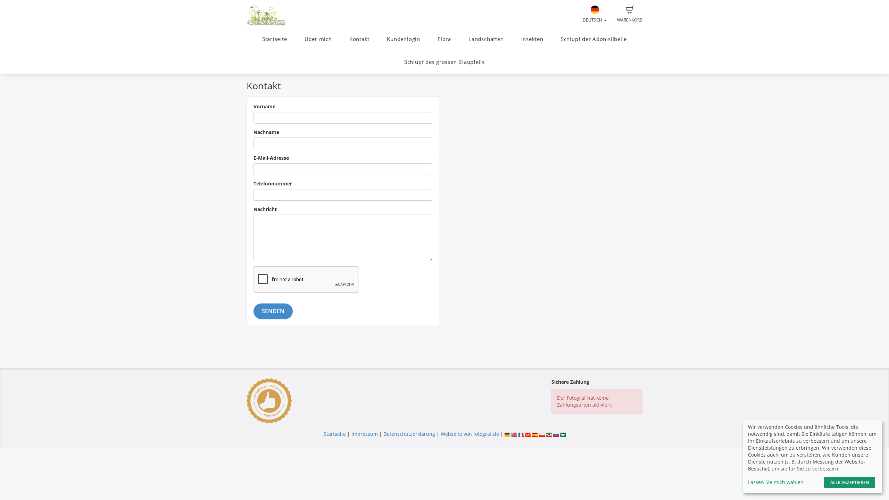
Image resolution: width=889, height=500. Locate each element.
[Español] (535, 434)
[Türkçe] (528, 434)
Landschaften (486, 39)
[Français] (521, 434)
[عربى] (563, 434)
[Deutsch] (507, 434)
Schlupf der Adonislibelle (594, 39)
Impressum (364, 434)
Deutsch (593, 20)
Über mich (318, 39)
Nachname (266, 132)
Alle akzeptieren (849, 482)
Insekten (532, 39)
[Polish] (542, 434)
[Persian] (549, 434)
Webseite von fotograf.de (470, 434)
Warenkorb (629, 20)
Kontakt (359, 39)
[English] (514, 434)
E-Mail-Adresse (271, 158)
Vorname (264, 106)
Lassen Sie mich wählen (776, 482)
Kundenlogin (403, 39)
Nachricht (265, 209)
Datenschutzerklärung (409, 434)
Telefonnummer (273, 183)
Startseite (274, 39)
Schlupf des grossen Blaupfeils (444, 62)
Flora (444, 39)
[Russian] (556, 434)
